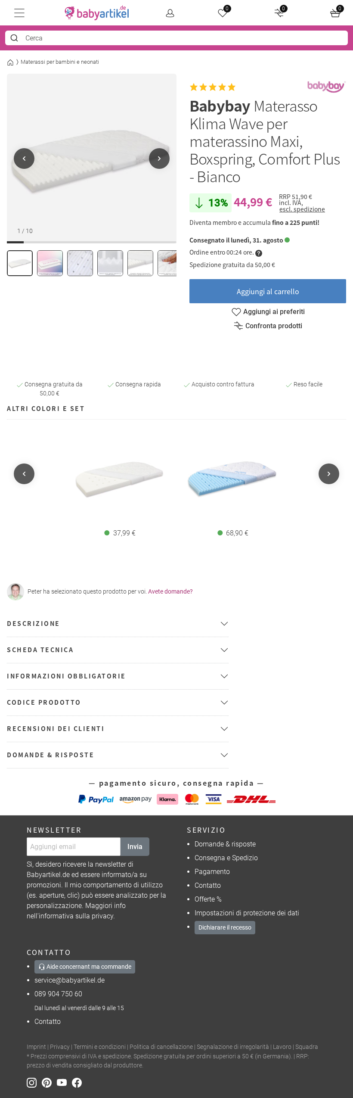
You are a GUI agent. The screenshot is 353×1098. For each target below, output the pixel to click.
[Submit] (15, 37)
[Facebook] (78, 1082)
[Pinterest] (49, 1082)
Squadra (306, 1047)
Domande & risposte (225, 844)
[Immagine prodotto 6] (170, 263)
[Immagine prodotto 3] (80, 263)
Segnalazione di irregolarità (233, 1047)
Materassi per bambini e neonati (60, 62)
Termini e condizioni (100, 1047)
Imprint (36, 1047)
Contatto (208, 885)
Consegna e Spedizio (226, 858)
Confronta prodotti (273, 326)
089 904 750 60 (58, 994)
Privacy (60, 1047)
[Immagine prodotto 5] (140, 263)
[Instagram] (34, 1082)
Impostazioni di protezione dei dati (247, 913)
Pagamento (212, 872)
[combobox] (176, 38)
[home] (97, 13)
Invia (134, 847)
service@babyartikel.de (69, 980)
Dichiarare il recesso (224, 927)
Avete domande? (170, 591)
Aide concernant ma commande (88, 966)
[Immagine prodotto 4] (110, 263)
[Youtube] (64, 1082)
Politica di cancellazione (161, 1047)
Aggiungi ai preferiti (274, 312)
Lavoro (282, 1047)
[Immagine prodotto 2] (50, 263)
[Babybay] (326, 87)
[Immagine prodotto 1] (20, 263)
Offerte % (208, 899)
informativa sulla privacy (76, 916)
